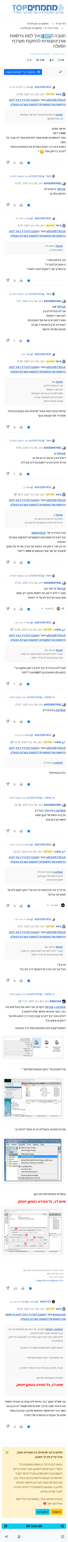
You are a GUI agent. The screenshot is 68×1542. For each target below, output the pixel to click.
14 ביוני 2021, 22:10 (24, 742)
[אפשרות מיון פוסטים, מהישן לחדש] (60, 72)
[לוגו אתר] (38, 9)
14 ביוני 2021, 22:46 (25, 804)
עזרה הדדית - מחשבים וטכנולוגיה (47, 53)
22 (15, 1288)
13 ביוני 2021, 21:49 (27, 94)
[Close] (7, 1452)
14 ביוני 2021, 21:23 (25, 582)
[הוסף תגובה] (28, 163)
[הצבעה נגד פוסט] (8, 163)
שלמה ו (57, 629)
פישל (58, 94)
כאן (25, 1270)
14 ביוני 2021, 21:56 (24, 629)
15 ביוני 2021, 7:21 (32, 1001)
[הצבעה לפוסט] (21, 163)
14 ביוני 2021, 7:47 (26, 301)
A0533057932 (43, 86)
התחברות (42, 1511)
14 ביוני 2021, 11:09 (27, 361)
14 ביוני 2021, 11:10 (26, 447)
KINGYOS (55, 1001)
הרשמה (56, 1511)
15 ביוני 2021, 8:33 (27, 1308)
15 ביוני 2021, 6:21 (28, 926)
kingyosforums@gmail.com (49, 1280)
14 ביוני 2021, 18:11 (28, 494)
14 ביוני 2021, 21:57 (25, 704)
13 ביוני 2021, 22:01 (25, 183)
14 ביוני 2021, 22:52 (24, 851)
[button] (62, 1536)
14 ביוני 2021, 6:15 (28, 225)
